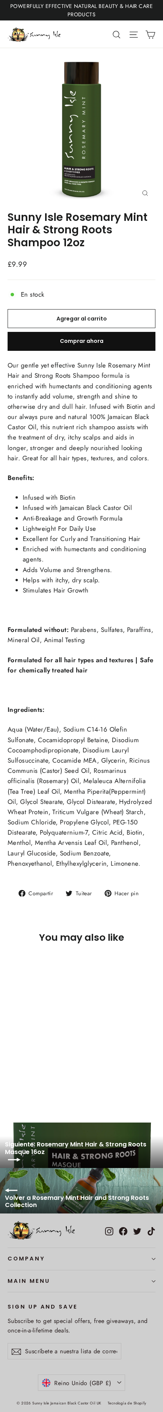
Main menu (29, 1281)
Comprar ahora (81, 341)
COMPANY (26, 1258)
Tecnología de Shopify (127, 1403)
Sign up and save (43, 1306)
